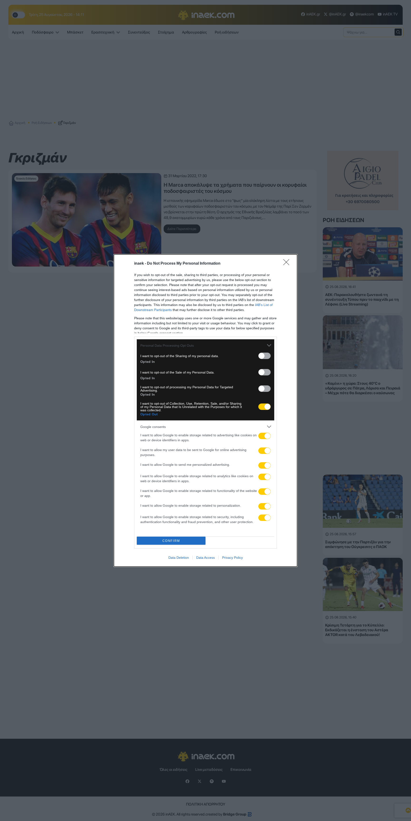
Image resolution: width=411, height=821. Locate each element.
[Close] (287, 263)
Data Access (205, 557)
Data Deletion (178, 557)
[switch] (264, 356)
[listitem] (205, 345)
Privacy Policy (232, 557)
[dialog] (205, 410)
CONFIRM (171, 541)
